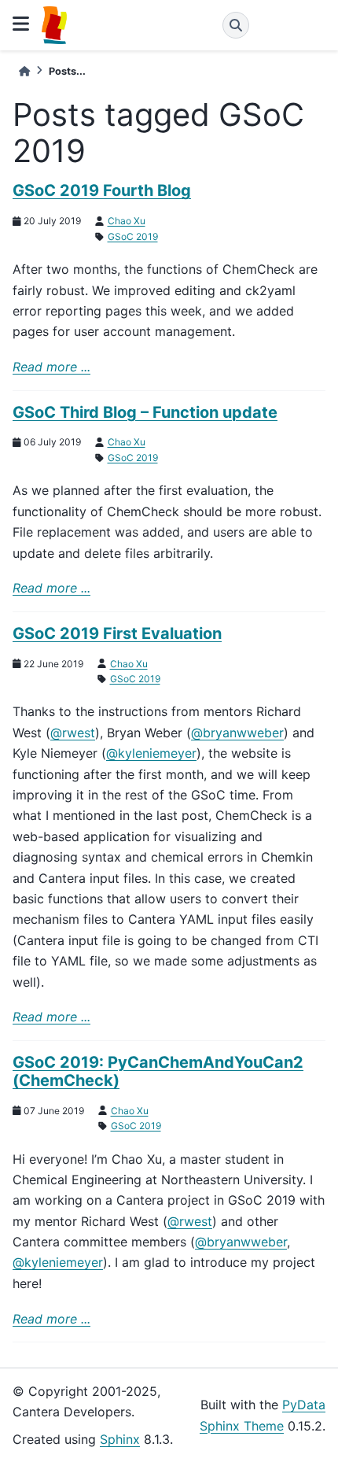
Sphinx (120, 1439)
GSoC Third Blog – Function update (145, 412)
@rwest (72, 732)
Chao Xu (126, 221)
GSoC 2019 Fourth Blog (102, 190)
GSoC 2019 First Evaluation (117, 633)
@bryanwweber (237, 732)
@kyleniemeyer (151, 753)
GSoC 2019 (133, 236)
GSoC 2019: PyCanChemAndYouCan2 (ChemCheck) (158, 1071)
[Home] (24, 71)
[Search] (235, 25)
